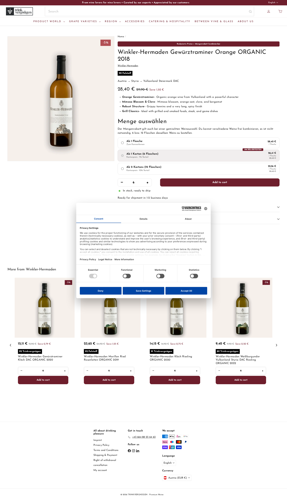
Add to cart (219, 182)
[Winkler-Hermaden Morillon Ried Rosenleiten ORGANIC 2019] (111, 344)
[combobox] (149, 11)
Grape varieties (83, 21)
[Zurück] (10, 345)
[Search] (250, 11)
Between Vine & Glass (214, 21)
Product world (48, 21)
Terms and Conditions (105, 450)
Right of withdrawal (104, 460)
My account (100, 470)
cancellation (100, 465)
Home (121, 36)
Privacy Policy (101, 445)
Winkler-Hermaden (41, 269)
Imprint (97, 440)
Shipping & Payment (105, 455)
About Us (246, 21)
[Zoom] (61, 98)
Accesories (135, 21)
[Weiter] (277, 345)
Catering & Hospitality (169, 21)
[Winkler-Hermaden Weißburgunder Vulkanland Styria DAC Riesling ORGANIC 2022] (242, 344)
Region (112, 21)
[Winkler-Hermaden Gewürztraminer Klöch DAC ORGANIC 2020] (45, 344)
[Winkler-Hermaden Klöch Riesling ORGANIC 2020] (176, 344)
